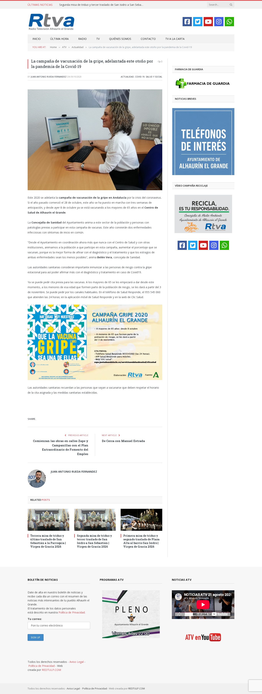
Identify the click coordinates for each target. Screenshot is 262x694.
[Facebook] (187, 21)
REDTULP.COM (51, 670)
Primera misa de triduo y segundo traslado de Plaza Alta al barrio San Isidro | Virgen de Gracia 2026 (141, 541)
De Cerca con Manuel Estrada (123, 441)
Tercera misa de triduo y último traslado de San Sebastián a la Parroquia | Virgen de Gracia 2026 (48, 541)
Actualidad (127, 76)
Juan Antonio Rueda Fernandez (48, 76)
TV (98, 39)
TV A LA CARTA (175, 39)
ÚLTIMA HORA (59, 39)
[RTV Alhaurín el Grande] (52, 21)
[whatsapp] (229, 21)
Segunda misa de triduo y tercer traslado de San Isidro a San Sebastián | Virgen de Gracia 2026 (102, 5)
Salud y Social (154, 76)
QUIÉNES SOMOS (120, 39)
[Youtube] (208, 21)
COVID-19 (140, 76)
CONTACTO (148, 39)
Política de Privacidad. (71, 612)
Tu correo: (35, 619)
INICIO (36, 39)
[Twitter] (197, 21)
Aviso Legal (76, 662)
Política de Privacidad (41, 666)
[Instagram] (218, 21)
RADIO (82, 39)
